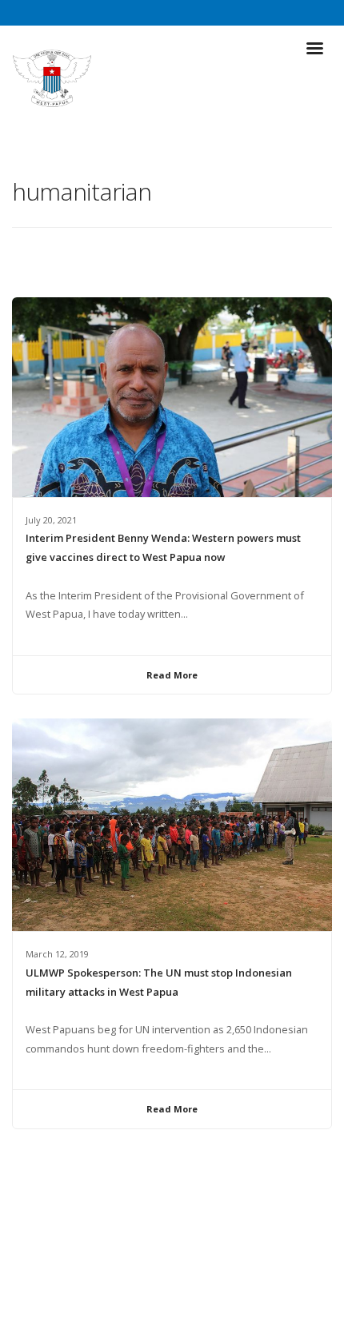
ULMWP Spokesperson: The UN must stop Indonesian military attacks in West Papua (159, 982)
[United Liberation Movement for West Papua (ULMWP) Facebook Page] (156, 1289)
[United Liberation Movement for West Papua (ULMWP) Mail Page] (187, 1289)
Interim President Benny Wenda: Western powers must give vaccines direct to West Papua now (163, 547)
